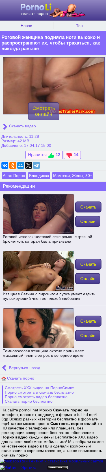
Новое (26, 25)
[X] (28, 165)
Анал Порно (14, 175)
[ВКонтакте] (4, 165)
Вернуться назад (24, 368)
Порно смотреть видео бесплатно (36, 397)
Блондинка (39, 175)
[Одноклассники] (12, 165)
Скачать (88, 207)
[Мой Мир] (20, 165)
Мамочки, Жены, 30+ (72, 175)
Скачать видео (22, 126)
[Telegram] (36, 165)
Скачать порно (20, 378)
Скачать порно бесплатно (29, 401)
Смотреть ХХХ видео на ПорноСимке (39, 387)
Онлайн (87, 221)
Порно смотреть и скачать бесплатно (39, 392)
